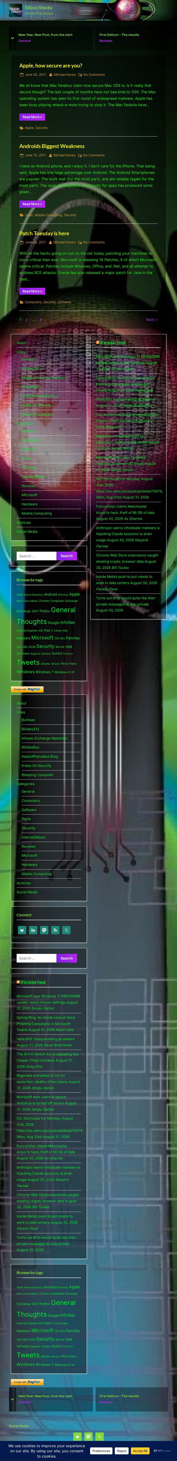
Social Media (27, 531)
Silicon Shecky (39, 7)
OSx (62, 638)
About (21, 343)
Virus (64, 663)
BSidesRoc (30, 387)
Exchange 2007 (28, 611)
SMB (69, 647)
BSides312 (30, 368)
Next (150, 319)
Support (35, 653)
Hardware (30, 504)
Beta (19, 600)
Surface (45, 653)
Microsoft (107, 41)
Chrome (44, 600)
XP (73, 672)
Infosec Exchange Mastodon (45, 377)
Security (41, 128)
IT (52, 630)
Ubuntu (45, 663)
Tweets (28, 662)
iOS (40, 630)
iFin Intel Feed (33, 982)
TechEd (56, 653)
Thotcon (68, 653)
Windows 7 (44, 672)
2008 (20, 594)
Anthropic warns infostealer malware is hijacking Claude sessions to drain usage (48, 1173)
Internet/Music (33, 476)
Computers (33, 302)
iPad (47, 630)
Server (60, 647)
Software (64, 302)
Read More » (34, 118)
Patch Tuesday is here (44, 233)
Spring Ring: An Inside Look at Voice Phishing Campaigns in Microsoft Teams (46, 1023)
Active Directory (33, 594)
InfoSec (67, 622)
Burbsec (28, 359)
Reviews (25, 41)
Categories (26, 423)
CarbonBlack (30, 601)
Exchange (71, 600)
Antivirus (63, 594)
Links (21, 352)
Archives (24, 522)
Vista (72, 663)
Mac (65, 630)
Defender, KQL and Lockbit (120, 34)
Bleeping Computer (37, 414)
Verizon (55, 663)
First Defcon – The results (38, 34)
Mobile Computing (48, 215)
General (28, 431)
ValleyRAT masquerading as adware (46, 1039)
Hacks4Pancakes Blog (40, 396)
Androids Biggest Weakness (52, 146)
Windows (26, 671)
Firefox (45, 611)
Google (53, 623)
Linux (29, 215)
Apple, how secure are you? (50, 65)
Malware (23, 638)
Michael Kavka (65, 74)
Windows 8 (62, 672)
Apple (29, 128)
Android (50, 594)
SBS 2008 (28, 647)
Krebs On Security (36, 405)
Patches (73, 638)
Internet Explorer (27, 630)
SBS (19, 647)
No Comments (94, 75)
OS (57, 638)
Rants (26, 458)
